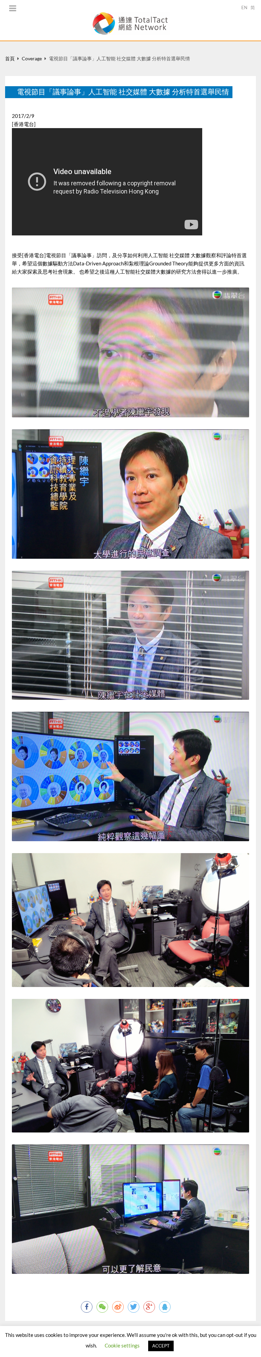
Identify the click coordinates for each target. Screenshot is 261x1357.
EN (244, 7)
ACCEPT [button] (161, 1345)
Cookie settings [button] (122, 1345)
